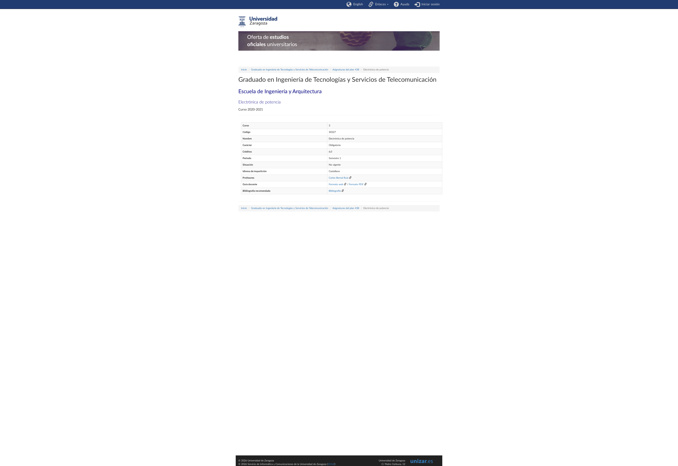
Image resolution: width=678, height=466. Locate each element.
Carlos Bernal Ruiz (338, 178)
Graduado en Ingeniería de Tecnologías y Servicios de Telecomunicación (289, 69)
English (357, 4)
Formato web (336, 184)
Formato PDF (356, 184)
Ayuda (404, 4)
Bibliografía (335, 191)
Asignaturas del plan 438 (345, 69)
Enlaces (380, 4)
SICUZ (331, 464)
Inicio (244, 69)
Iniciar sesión (430, 4)
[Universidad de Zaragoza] (257, 21)
